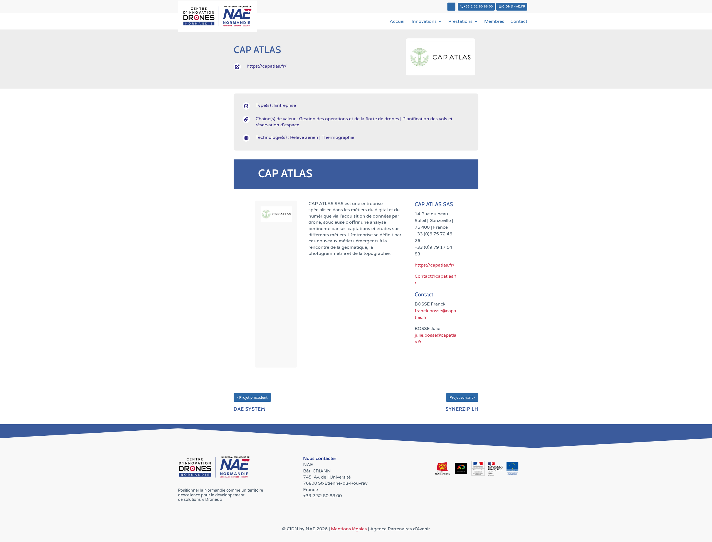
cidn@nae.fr (513, 6)
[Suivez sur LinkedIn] (451, 7)
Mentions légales (349, 529)
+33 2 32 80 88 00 (478, 6)
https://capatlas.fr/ (434, 265)
